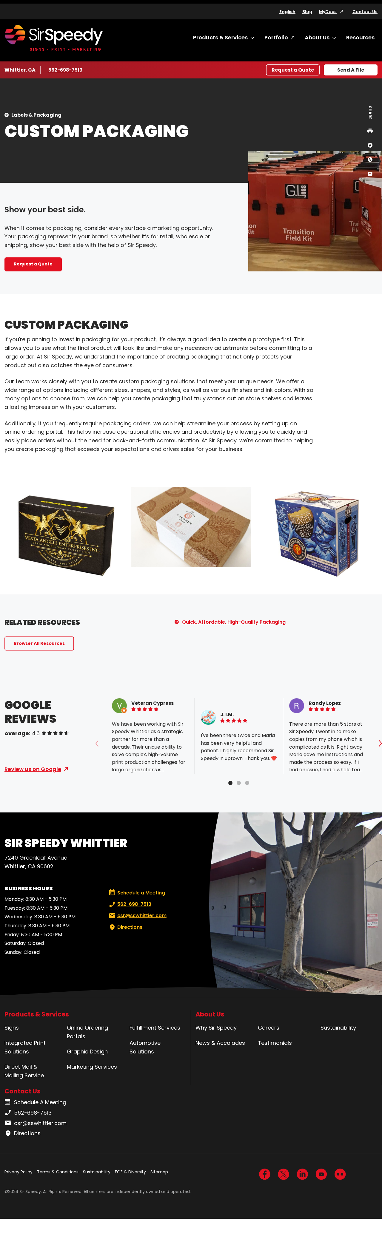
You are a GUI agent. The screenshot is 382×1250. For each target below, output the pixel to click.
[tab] (230, 783)
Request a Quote (293, 70)
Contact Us (365, 12)
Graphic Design (87, 1051)
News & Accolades (220, 1043)
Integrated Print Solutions (25, 1047)
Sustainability (338, 1027)
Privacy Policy (18, 1172)
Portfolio (276, 37)
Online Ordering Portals (87, 1032)
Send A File (350, 70)
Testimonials (275, 1043)
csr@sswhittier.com (142, 915)
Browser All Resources (39, 643)
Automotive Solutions (145, 1047)
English (287, 12)
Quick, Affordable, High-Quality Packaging (234, 622)
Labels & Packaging (36, 115)
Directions (129, 927)
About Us (317, 37)
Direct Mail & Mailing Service (24, 1071)
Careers (268, 1027)
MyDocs (328, 12)
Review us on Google (32, 769)
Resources (360, 37)
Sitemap (159, 1172)
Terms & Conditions (57, 1172)
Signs (11, 1027)
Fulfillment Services (155, 1027)
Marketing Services (92, 1066)
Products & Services (220, 37)
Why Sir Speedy (216, 1027)
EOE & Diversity (130, 1172)
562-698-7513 (66, 70)
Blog (307, 12)
